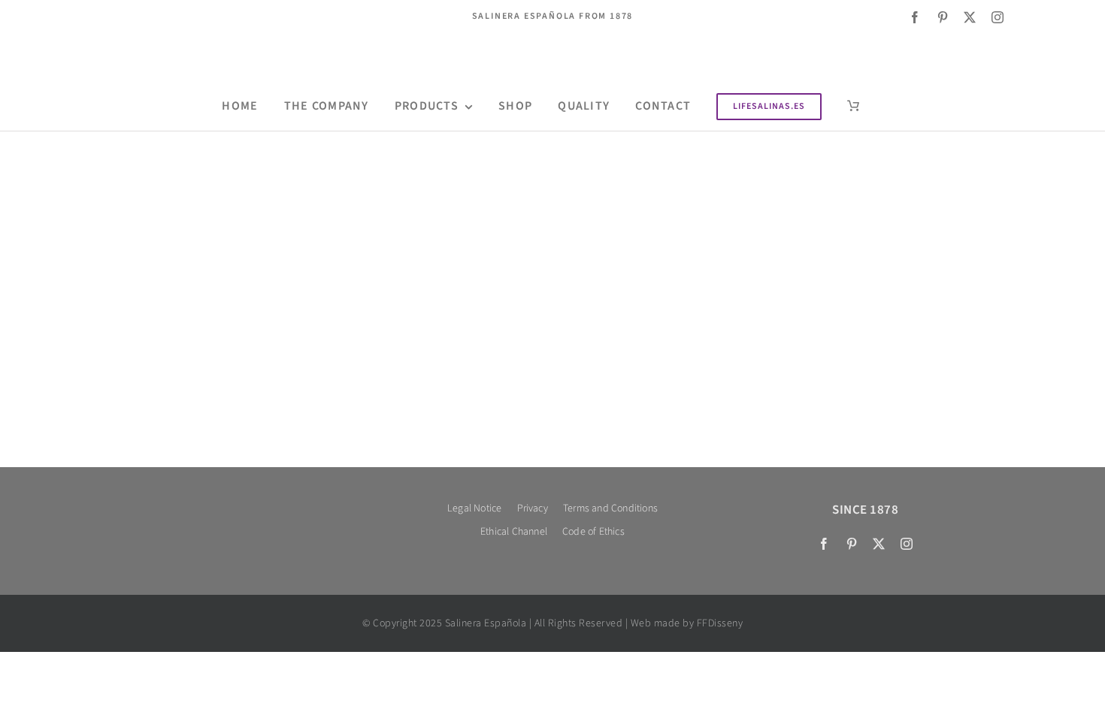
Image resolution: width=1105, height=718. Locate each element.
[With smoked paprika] (304, 233)
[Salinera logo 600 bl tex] (239, 503)
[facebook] (915, 17)
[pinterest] (943, 17)
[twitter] (970, 17)
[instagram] (997, 17)
